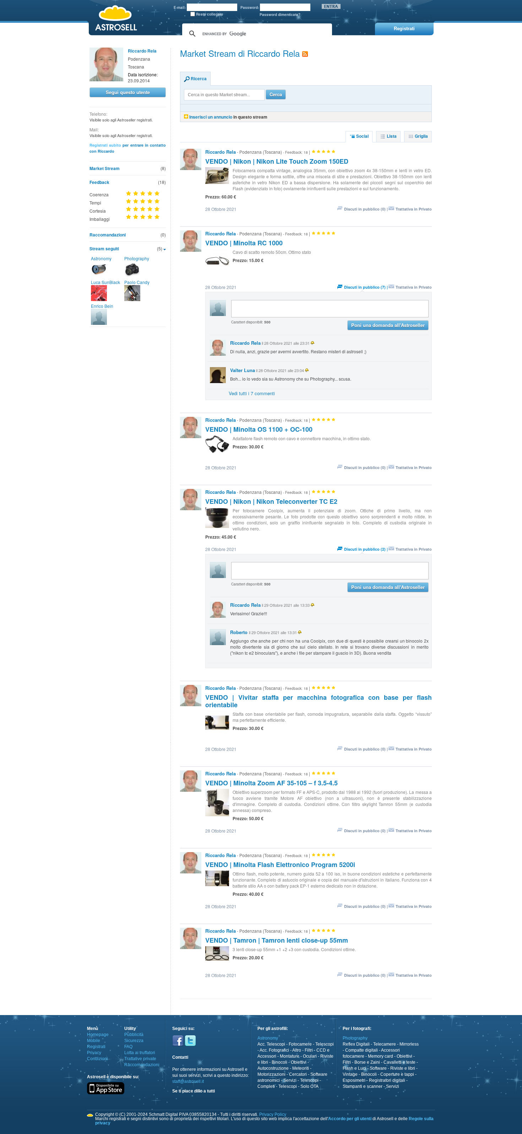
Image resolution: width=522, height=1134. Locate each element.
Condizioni (97, 1058)
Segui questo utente (128, 92)
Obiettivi (298, 1062)
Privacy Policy (272, 1114)
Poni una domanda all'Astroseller (388, 325)
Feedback (99, 182)
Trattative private (140, 1058)
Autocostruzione (273, 1068)
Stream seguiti (104, 248)
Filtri (309, 1050)
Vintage (350, 1074)
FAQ (128, 1046)
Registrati (96, 1046)
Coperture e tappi (397, 1074)
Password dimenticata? (280, 14)
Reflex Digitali (356, 1044)
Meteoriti (300, 1068)
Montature (289, 1056)
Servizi (290, 1080)
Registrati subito (105, 145)
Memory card (380, 1056)
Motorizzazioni (271, 1074)
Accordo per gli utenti (349, 1118)
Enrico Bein (102, 306)
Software (378, 1068)
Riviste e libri (402, 1068)
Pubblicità (133, 1034)
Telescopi (324, 1044)
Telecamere (384, 1044)
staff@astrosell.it (188, 1081)
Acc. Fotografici (274, 1050)
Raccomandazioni (107, 234)
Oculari (310, 1056)
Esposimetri (354, 1080)
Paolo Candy (136, 282)
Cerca (276, 94)
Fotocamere (300, 1044)
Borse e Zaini (367, 1062)
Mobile (93, 1040)
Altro (296, 1050)
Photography (136, 258)
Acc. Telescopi (271, 1044)
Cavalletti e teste (399, 1062)
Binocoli (279, 1062)
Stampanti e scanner (362, 1086)
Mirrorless (409, 1044)
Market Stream (104, 168)
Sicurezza (133, 1040)
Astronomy (101, 258)
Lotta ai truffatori (139, 1052)
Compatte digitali (361, 1050)
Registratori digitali (387, 1080)
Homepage (98, 1034)
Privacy (94, 1052)
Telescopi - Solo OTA (298, 1086)
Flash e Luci (354, 1068)
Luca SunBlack (105, 282)
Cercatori (298, 1074)
